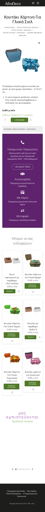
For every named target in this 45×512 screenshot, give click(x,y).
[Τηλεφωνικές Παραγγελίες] (22, 142)
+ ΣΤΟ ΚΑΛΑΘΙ (19, 120)
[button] (39, 43)
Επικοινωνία (21, 496)
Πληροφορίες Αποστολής (16, 491)
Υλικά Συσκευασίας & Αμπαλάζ (27, 27)
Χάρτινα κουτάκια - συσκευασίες (14, 33)
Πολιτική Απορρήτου (13, 494)
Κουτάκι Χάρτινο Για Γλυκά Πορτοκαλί (12, 375)
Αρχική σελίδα (9, 27)
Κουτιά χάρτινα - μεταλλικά (21, 30)
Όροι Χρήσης (31, 491)
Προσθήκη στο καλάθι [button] (32, 286)
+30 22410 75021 (23, 166)
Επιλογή (10, 291)
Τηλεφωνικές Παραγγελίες (22, 149)
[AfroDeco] (13, 3)
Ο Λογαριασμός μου (30, 494)
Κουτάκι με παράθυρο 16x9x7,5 (33, 326)
